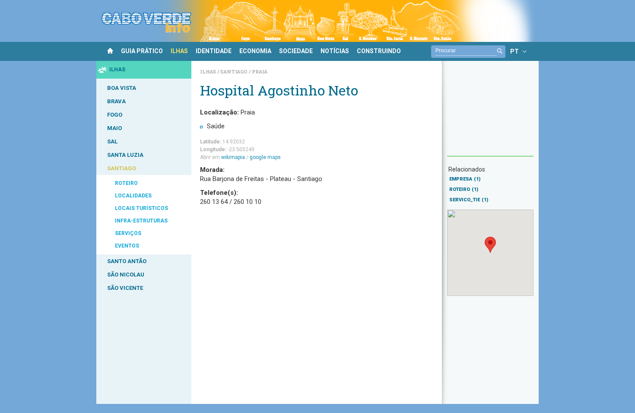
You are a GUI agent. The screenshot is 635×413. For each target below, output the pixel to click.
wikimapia (233, 157)
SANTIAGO (121, 168)
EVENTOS (127, 246)
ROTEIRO (126, 183)
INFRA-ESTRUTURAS (141, 221)
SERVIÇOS (128, 233)
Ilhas (208, 71)
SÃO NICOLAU (125, 274)
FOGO (114, 114)
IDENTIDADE (214, 51)
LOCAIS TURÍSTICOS (141, 208)
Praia (259, 71)
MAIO (114, 128)
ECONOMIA (255, 51)
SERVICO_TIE (468, 200)
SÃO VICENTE (125, 288)
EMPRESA (464, 179)
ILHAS (179, 51)
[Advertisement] (490, 113)
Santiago (234, 71)
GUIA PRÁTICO (142, 51)
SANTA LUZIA (125, 155)
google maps (265, 157)
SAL (112, 141)
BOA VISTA (121, 88)
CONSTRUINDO (379, 51)
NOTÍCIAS (335, 51)
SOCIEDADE (296, 51)
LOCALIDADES (133, 196)
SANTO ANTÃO (126, 261)
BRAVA (116, 101)
